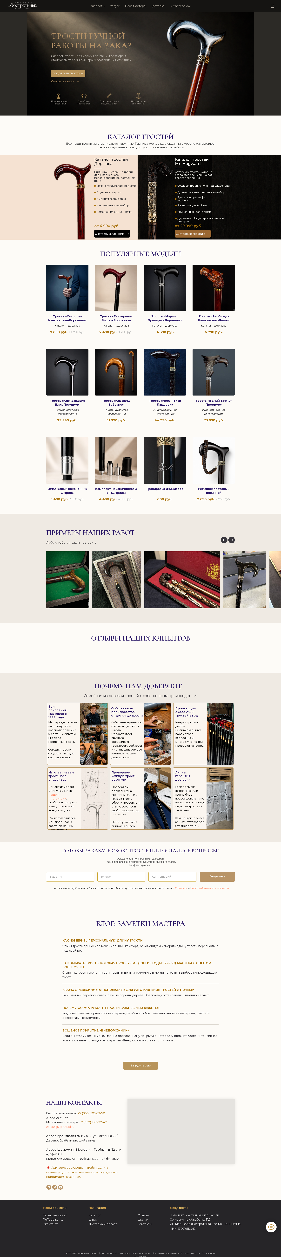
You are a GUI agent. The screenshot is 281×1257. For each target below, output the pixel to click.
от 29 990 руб (188, 226)
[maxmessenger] (48, 1187)
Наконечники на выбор (112, 205)
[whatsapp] (60, 1187)
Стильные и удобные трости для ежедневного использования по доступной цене (114, 176)
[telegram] (54, 1187)
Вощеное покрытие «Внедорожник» (95, 1030)
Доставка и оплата (103, 1224)
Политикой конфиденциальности (209, 888)
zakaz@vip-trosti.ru (60, 1127)
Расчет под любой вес (192, 205)
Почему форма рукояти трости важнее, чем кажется (110, 1008)
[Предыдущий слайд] (224, 540)
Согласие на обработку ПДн (191, 1219)
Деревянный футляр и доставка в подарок (200, 220)
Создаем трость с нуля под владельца (203, 185)
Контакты (145, 1224)
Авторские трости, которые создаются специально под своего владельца (194, 175)
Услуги (115, 6)
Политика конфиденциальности (194, 1215)
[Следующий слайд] (231, 540)
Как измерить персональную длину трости (102, 940)
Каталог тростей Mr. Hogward (192, 161)
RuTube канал (53, 1219)
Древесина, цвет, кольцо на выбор (201, 192)
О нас (93, 1220)
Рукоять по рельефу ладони (191, 199)
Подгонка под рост (109, 192)
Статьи (143, 1220)
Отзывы (143, 1215)
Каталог (96, 6)
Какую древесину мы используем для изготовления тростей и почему (128, 990)
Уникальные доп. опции (194, 211)
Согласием (181, 888)
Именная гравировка (111, 198)
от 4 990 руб (106, 226)
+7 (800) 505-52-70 (91, 1113)
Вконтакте (51, 1224)
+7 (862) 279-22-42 (93, 1122)
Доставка (158, 6)
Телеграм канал (55, 1215)
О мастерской (180, 6)
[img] (72, 216)
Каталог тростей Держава (111, 161)
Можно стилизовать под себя (116, 185)
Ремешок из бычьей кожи (114, 211)
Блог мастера (135, 6)
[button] (272, 6)
